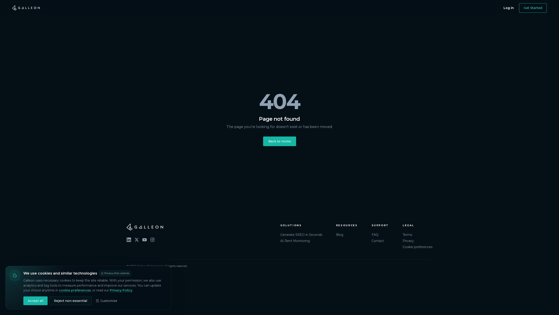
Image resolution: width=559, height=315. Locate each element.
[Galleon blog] (199, 227)
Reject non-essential (70, 301)
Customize (108, 301)
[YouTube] (144, 240)
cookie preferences (75, 290)
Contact (378, 241)
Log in (509, 8)
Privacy (408, 241)
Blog (339, 235)
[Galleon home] (26, 7)
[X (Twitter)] (137, 240)
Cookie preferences (417, 247)
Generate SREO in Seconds (301, 235)
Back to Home (279, 141)
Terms (407, 235)
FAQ (375, 235)
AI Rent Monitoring (295, 241)
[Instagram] (152, 240)
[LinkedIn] (129, 240)
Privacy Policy (121, 290)
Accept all (35, 301)
